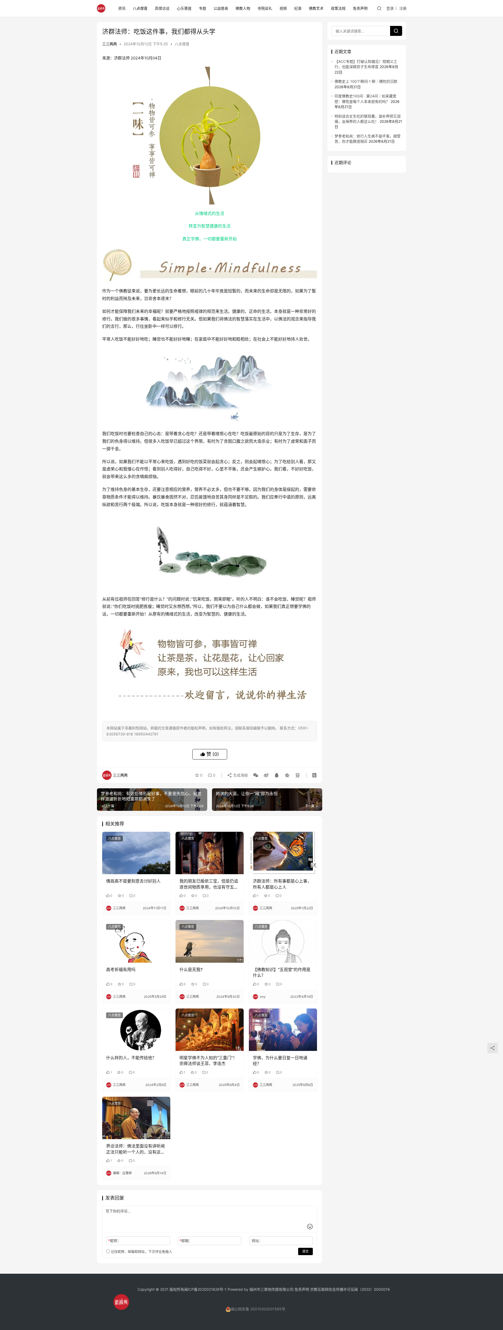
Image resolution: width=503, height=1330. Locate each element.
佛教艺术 (316, 8)
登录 (390, 8)
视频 (283, 8)
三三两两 (109, 44)
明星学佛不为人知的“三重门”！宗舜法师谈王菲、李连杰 (208, 1060)
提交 (305, 1251)
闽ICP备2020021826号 (203, 1289)
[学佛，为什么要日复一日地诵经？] (283, 1029)
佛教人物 (243, 8)
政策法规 (338, 8)
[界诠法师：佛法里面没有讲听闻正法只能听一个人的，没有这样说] (136, 1118)
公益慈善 (221, 8)
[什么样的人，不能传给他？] (136, 1029)
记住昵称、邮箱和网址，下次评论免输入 (141, 1251)
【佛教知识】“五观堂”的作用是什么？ (281, 972)
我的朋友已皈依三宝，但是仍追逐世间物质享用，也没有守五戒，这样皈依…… (208, 884)
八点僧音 (140, 8)
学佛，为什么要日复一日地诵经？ (280, 1060)
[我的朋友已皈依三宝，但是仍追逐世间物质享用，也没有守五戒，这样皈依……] (210, 853)
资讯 (121, 8)
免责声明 (360, 8)
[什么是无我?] (210, 941)
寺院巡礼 (265, 8)
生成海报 (240, 775)
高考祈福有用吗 (120, 969)
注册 (403, 8)
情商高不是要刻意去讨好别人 (133, 881)
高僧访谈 (162, 8)
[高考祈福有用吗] (136, 941)
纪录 (298, 8)
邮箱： (185, 1240)
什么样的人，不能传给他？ (131, 1057)
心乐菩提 (184, 8)
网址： (257, 1240)
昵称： (114, 1240)
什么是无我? (191, 969)
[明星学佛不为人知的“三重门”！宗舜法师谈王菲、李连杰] (210, 1029)
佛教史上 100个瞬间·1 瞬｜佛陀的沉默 (366, 81)
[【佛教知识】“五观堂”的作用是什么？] (283, 941)
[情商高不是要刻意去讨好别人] (136, 853)
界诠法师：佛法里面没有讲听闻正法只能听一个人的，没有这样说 (135, 1149)
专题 (202, 8)
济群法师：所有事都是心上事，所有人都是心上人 (282, 883)
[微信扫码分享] (255, 775)
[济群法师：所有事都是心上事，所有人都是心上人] (283, 853)
